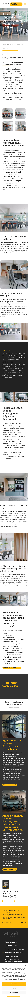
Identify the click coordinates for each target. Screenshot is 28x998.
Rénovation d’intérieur (14, 952)
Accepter (14, 983)
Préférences (14, 992)
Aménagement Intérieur (14, 949)
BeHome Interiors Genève (12, 650)
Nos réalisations (11, 945)
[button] (25, 965)
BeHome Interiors (7, 43)
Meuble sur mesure (12, 956)
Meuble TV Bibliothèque (12, 426)
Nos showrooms (11, 942)
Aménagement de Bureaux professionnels (14, 961)
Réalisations (16, 43)
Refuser (14, 988)
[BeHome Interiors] (5, 3)
